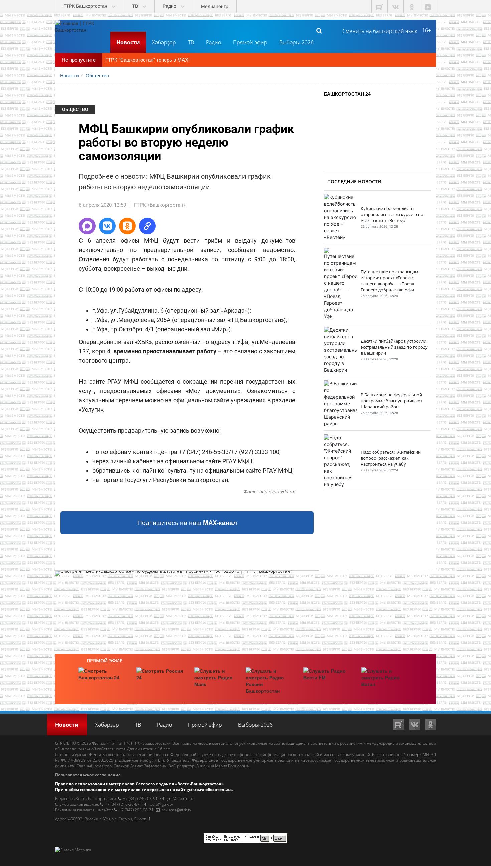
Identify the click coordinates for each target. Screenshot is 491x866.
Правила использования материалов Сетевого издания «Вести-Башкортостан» (139, 784)
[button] (87, 226)
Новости (128, 42)
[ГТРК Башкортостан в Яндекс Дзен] (428, 6)
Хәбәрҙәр (164, 42)
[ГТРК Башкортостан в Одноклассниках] (412, 6)
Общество (75, 109)
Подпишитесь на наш (187, 522)
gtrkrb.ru (157, 760)
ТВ (191, 42)
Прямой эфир (250, 42)
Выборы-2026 (296, 42)
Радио (213, 42)
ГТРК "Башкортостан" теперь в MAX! (147, 59)
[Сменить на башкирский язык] (377, 30)
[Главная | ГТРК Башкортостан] (80, 30)
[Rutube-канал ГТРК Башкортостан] (380, 6)
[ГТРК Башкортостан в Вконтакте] (396, 6)
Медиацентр (214, 6)
